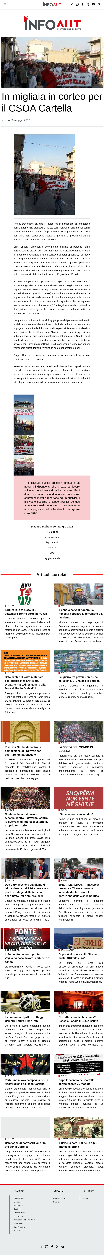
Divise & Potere (19, 1213)
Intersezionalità (19, 1223)
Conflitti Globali (19, 1198)
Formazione (18, 1216)
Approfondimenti (59, 1198)
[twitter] (88, 4)
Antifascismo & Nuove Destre (74, 1139)
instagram (73, 509)
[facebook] (82, 4)
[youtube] (93, 4)
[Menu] (4, 4)
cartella (52, 547)
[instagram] (77, 4)
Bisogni (53, 532)
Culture (11, 1013)
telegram (52, 505)
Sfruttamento (18, 1206)
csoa (52, 553)
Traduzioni (18, 1231)
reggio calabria (52, 558)
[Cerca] (99, 4)
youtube (32, 513)
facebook (59, 509)
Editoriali (56, 1202)
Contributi (17, 1209)
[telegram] (71, 4)
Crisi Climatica (13, 950)
